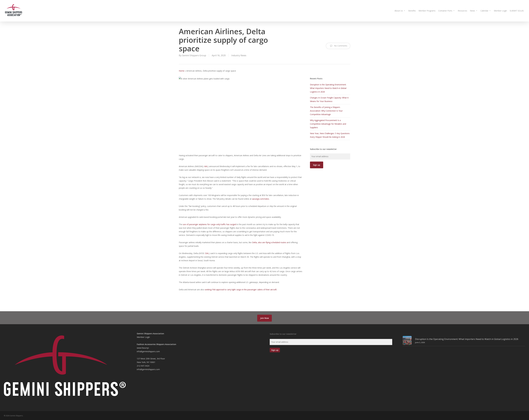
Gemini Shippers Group (194, 55)
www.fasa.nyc (143, 348)
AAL (206, 166)
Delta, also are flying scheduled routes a (270, 242)
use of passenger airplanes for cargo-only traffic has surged (209, 224)
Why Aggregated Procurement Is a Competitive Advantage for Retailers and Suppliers (328, 124)
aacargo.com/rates (260, 199)
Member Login (143, 337)
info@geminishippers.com (148, 351)
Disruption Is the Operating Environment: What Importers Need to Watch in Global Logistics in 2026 (328, 88)
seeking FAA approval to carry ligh (220, 289)
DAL (207, 253)
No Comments (340, 45)
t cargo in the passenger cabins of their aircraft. (256, 289)
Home (181, 70)
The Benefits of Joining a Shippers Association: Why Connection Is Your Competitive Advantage (326, 111)
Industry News (238, 55)
